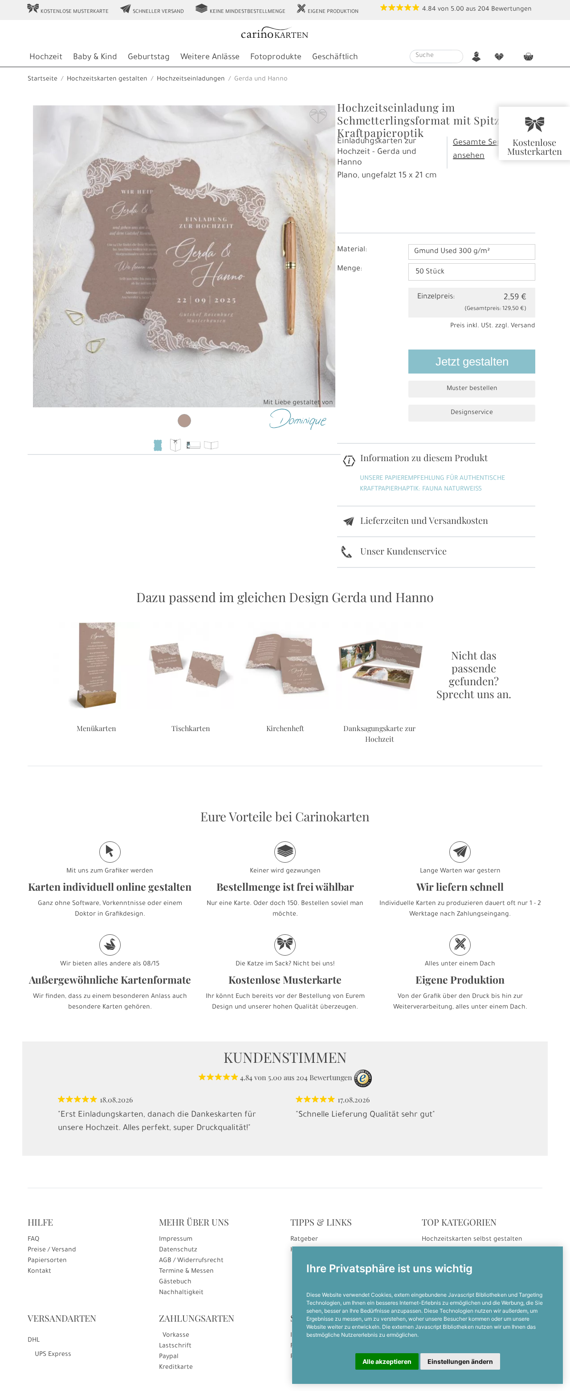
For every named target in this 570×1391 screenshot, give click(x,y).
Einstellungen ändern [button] (460, 1361)
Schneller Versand (151, 9)
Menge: (349, 269)
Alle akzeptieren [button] (386, 1361)
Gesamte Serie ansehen (480, 150)
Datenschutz (178, 1250)
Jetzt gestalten (472, 361)
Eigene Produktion (327, 9)
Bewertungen (511, 9)
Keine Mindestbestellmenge (240, 9)
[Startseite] (284, 33)
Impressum (175, 1239)
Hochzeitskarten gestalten (107, 79)
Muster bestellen (472, 389)
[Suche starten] (457, 56)
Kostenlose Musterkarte (68, 9)
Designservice (472, 413)
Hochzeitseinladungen (191, 79)
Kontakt (39, 1271)
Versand (523, 326)
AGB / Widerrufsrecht (191, 1261)
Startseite (42, 79)
